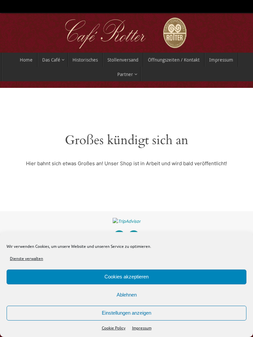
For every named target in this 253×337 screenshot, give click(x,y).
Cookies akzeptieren (126, 276)
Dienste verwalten (26, 258)
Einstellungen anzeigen (126, 313)
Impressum (142, 328)
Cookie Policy (114, 328)
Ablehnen (127, 295)
